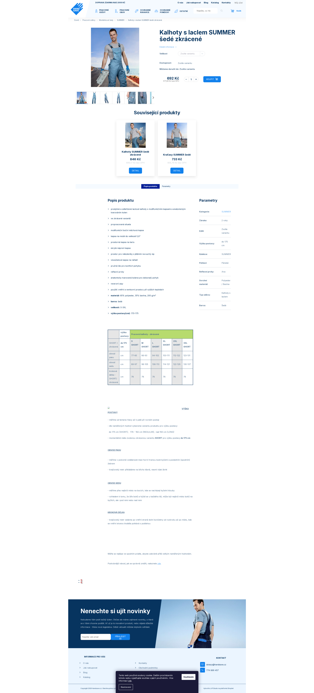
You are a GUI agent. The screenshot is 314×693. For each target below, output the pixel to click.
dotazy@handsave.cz (216, 664)
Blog (206, 2)
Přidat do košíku (212, 79)
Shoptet (231, 688)
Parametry (166, 186)
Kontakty (226, 2)
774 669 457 (212, 670)
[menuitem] (103, 13)
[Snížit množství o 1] (186, 79)
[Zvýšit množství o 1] (196, 79)
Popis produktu (150, 186)
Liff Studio (214, 688)
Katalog (215, 2)
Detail (135, 170)
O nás (180, 2)
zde (130, 681)
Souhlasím (188, 677)
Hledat (222, 11)
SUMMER (226, 211)
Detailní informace (167, 47)
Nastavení (126, 687)
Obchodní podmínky (148, 668)
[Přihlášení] (238, 3)
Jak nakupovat (193, 2)
